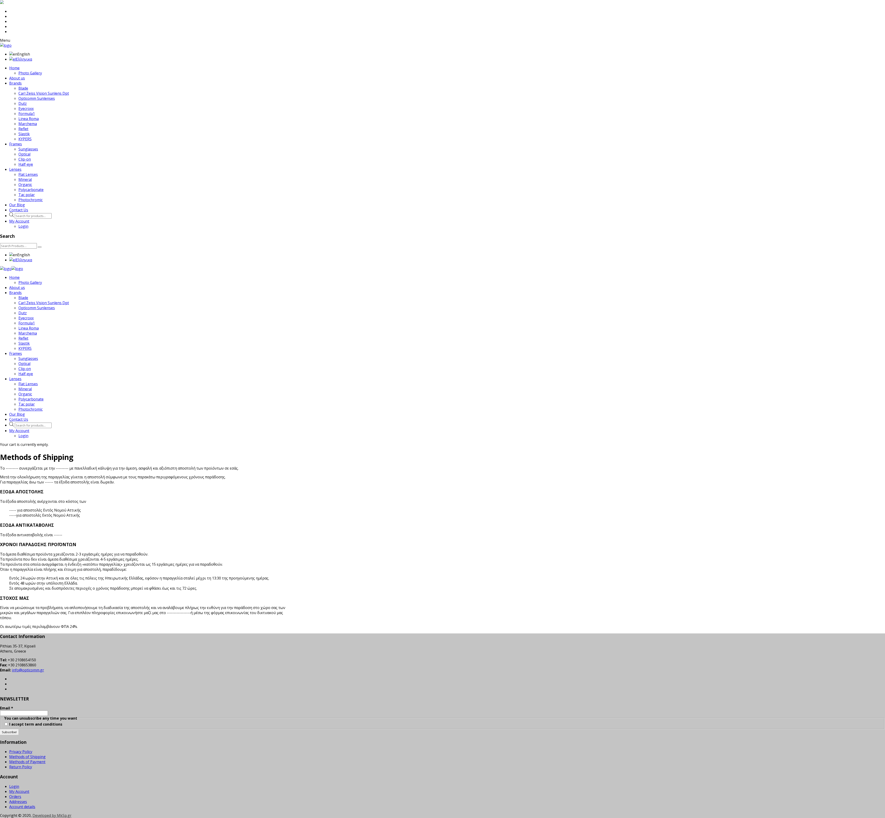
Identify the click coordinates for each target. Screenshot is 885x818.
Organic (25, 184)
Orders (15, 796)
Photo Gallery (30, 73)
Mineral (25, 179)
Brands (15, 83)
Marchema (27, 123)
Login (23, 226)
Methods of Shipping (27, 756)
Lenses (15, 169)
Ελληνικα (24, 59)
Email (6, 708)
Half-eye (25, 164)
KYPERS (25, 138)
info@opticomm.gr (28, 670)
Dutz (22, 103)
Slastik (24, 133)
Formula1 (26, 113)
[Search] (39, 247)
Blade (23, 88)
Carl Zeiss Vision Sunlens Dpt (43, 93)
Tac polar (26, 194)
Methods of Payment (27, 761)
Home (14, 68)
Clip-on (24, 159)
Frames (15, 144)
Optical (24, 154)
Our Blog (17, 204)
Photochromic (30, 199)
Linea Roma (28, 118)
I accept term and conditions (35, 724)
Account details (22, 806)
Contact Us (18, 209)
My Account (19, 221)
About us (17, 78)
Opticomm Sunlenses (36, 98)
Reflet (23, 128)
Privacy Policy (20, 751)
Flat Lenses (28, 174)
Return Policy (20, 766)
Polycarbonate (31, 189)
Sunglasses (28, 149)
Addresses (18, 801)
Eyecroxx (26, 108)
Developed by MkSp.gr (51, 815)
